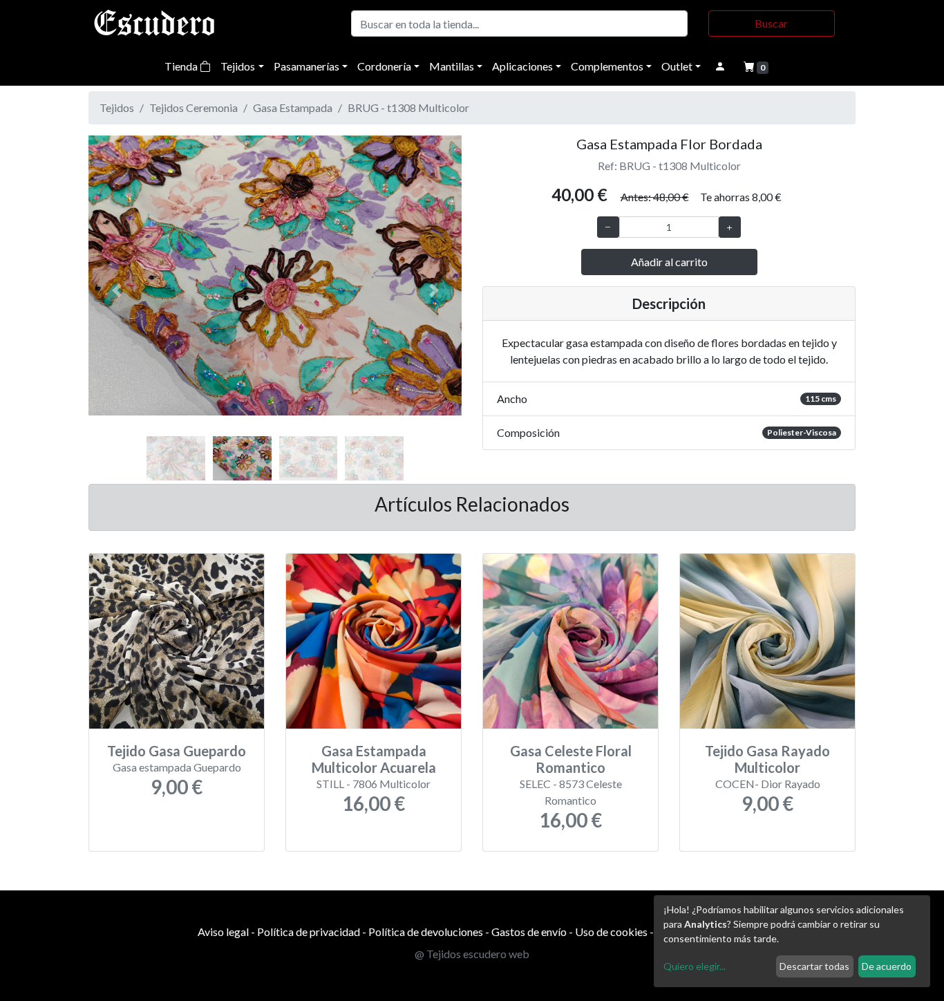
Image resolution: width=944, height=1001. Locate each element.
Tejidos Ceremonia (193, 107)
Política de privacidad (308, 931)
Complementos (607, 66)
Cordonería (384, 66)
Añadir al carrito (669, 261)
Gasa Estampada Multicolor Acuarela (374, 759)
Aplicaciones (522, 66)
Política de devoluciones (425, 931)
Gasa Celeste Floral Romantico (571, 759)
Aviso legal (223, 931)
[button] (116, 290)
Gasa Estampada (292, 107)
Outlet (676, 66)
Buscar (771, 23)
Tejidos (237, 66)
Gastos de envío (529, 931)
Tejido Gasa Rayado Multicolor (767, 759)
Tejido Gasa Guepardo (176, 750)
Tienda (182, 66)
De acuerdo (887, 966)
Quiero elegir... (694, 966)
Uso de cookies (611, 931)
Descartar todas (814, 966)
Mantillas (451, 66)
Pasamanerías (306, 66)
